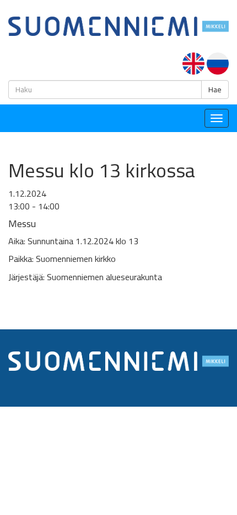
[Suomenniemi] (118, 25)
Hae (215, 89)
